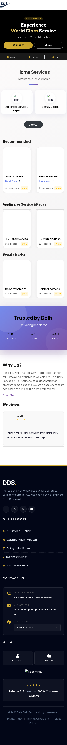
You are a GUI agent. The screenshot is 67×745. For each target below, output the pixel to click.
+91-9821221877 (24, 597)
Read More (9, 395)
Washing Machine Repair (21, 539)
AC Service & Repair (18, 531)
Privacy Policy (15, 718)
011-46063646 (43, 597)
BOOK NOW (18, 45)
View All (33, 124)
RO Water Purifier (16, 557)
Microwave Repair (18, 565)
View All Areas (37, 627)
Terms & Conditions (38, 718)
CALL (50, 45)
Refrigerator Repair (18, 548)
